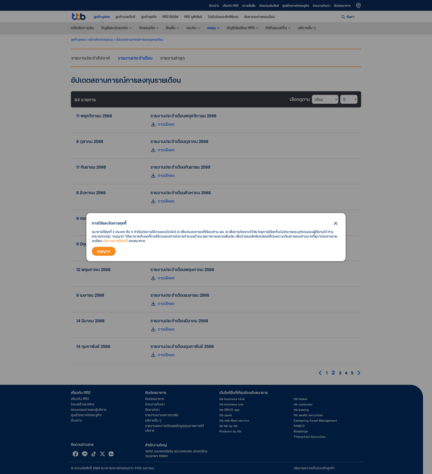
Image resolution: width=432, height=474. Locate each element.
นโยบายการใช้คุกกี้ (115, 240)
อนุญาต (103, 251)
